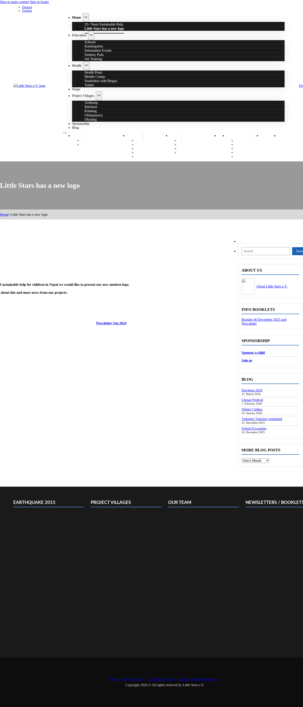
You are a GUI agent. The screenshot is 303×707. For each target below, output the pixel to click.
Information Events (152, 148)
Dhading (91, 119)
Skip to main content (14, 2)
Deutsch (27, 7)
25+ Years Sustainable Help (104, 140)
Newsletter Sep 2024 (111, 323)
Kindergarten (148, 144)
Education (79, 35)
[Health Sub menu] (86, 65)
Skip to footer (39, 2)
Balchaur (245, 144)
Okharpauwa (248, 152)
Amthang (245, 140)
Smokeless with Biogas (101, 81)
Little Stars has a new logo (104, 28)
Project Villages (83, 96)
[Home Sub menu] (86, 17)
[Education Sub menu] (91, 35)
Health (76, 65)
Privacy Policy (133, 679)
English (27, 10)
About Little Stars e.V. (271, 286)
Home (76, 17)
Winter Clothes (252, 409)
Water (76, 89)
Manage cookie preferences (198, 679)
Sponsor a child (253, 352)
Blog (75, 127)
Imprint (114, 679)
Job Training (93, 59)
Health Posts (190, 140)
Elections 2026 (252, 390)
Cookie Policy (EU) (161, 679)
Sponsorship (80, 123)
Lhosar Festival (252, 400)
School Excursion (254, 428)
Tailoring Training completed (262, 419)
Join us (247, 360)
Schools (144, 140)
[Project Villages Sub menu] (99, 95)
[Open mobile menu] (65, 132)
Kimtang (245, 148)
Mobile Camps (192, 144)
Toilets (89, 85)
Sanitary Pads (148, 152)
